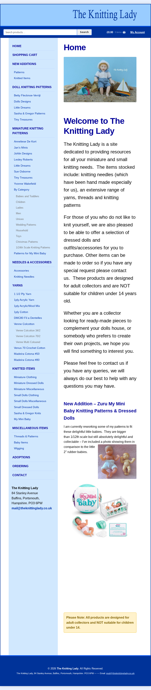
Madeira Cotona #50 (27, 353)
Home (16, 46)
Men (18, 213)
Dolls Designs (22, 101)
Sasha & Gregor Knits (27, 413)
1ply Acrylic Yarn (24, 299)
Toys (18, 236)
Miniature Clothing (25, 377)
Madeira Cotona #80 (27, 359)
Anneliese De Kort (25, 141)
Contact (19, 475)
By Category (21, 189)
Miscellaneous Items (30, 428)
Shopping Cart (24, 55)
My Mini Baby (22, 419)
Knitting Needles (24, 276)
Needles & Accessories (32, 262)
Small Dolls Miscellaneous (30, 401)
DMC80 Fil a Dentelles (28, 317)
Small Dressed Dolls (26, 407)
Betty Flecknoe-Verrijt (27, 95)
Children (20, 202)
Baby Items (21, 442)
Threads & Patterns (26, 436)
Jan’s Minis (21, 147)
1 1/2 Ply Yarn (22, 293)
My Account (137, 32)
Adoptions (21, 457)
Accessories (21, 270)
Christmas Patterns (27, 241)
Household (22, 230)
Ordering (20, 466)
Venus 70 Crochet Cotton (29, 347)
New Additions (24, 64)
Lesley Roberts (23, 159)
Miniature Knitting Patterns (27, 131)
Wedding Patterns (26, 224)
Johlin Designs (23, 153)
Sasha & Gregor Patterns (29, 113)
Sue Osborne (22, 171)
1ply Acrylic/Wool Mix (27, 305)
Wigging (19, 448)
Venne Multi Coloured (28, 342)
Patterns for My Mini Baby (30, 253)
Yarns (17, 285)
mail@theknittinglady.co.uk (32, 508)
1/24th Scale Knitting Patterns (33, 247)
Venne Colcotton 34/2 (28, 330)
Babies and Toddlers (27, 196)
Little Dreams (22, 107)
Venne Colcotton (24, 323)
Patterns (19, 72)
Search (84, 32)
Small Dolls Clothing (26, 395)
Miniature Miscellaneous (29, 389)
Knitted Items (22, 78)
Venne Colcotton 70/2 (28, 336)
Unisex (20, 219)
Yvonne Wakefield (25, 183)
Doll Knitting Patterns (32, 87)
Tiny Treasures (23, 119)
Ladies (19, 207)
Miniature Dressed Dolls (29, 383)
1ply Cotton (21, 312)
